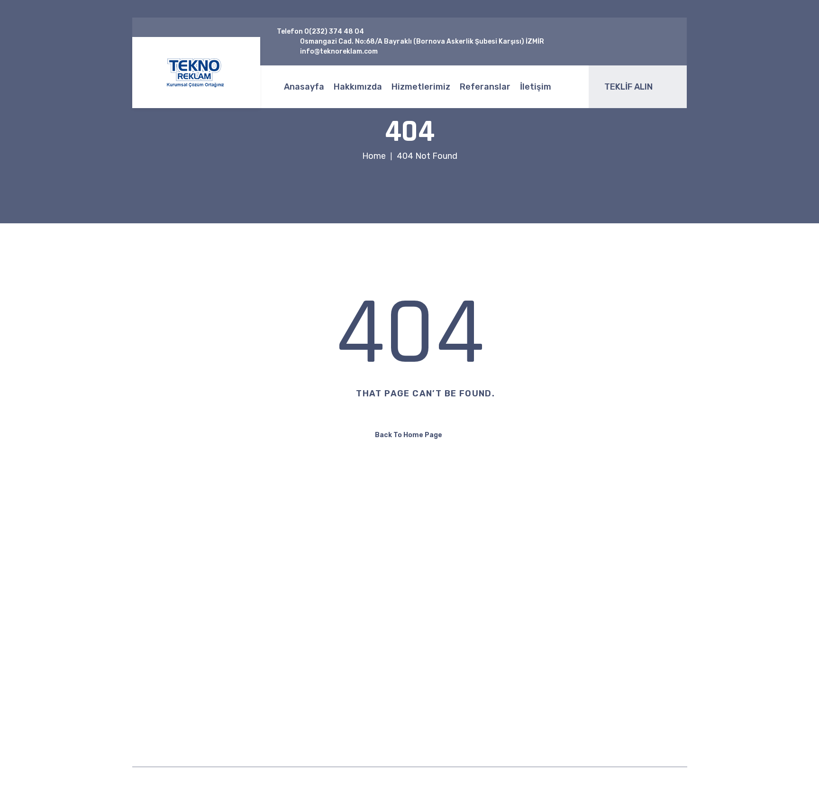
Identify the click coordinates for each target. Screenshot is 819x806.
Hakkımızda (358, 87)
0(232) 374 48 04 (334, 31)
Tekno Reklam (369, 786)
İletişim (535, 87)
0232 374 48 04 (557, 653)
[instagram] (638, 47)
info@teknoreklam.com (570, 623)
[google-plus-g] (658, 37)
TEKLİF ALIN (628, 87)
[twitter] (643, 37)
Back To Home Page (408, 435)
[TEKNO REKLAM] (196, 72)
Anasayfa (304, 87)
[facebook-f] (629, 37)
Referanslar (485, 87)
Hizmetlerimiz (420, 87)
